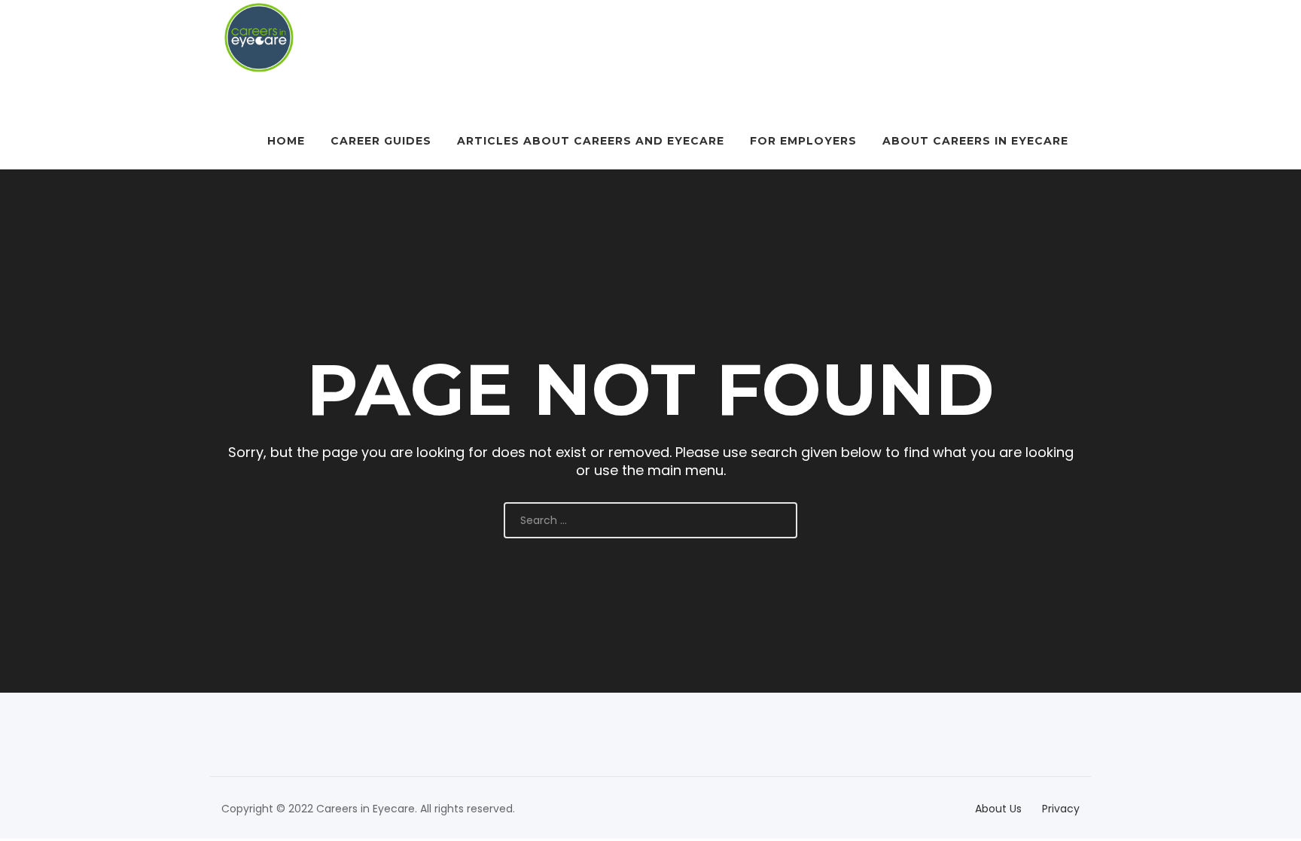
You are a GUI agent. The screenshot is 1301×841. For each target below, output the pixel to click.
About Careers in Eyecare (975, 141)
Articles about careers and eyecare (590, 141)
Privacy (1061, 808)
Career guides (381, 141)
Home (286, 141)
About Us (998, 808)
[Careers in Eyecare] (259, 37)
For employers (803, 141)
